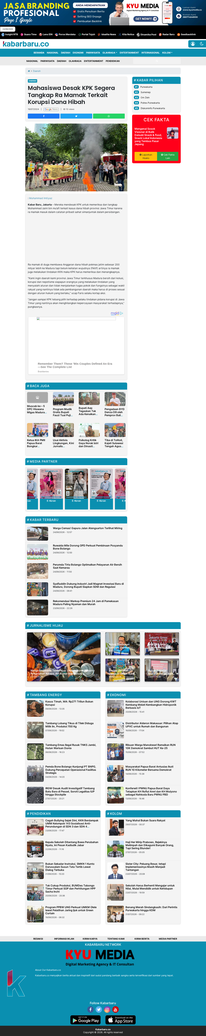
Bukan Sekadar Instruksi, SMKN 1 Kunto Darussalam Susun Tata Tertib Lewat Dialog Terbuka (69, 866)
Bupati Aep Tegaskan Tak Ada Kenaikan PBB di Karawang (87, 414)
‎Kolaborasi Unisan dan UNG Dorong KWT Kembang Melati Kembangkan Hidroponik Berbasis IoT (151, 704)
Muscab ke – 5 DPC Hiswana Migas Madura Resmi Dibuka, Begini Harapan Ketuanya (36, 413)
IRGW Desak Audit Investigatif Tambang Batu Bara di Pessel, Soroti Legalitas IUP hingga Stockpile (70, 791)
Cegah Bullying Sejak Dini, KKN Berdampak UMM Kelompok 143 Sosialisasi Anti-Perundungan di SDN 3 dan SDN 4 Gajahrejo (71, 825)
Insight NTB (11, 34)
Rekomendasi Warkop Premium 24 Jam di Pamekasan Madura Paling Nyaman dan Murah (86, 602)
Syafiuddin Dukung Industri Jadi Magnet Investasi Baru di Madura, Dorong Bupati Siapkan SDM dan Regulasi (88, 585)
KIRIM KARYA (90, 938)
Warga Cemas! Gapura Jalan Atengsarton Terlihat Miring (87, 528)
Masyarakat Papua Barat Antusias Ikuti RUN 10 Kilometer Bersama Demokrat (149, 768)
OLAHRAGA (109, 52)
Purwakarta (146, 86)
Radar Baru (169, 34)
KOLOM (166, 52)
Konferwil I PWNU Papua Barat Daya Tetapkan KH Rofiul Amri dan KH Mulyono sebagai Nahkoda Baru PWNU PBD (151, 791)
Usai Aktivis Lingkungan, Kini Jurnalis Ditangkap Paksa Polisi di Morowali (63, 447)
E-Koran (51, 500)
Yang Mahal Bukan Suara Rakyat (145, 820)
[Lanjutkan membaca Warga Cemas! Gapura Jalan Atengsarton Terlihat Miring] (37, 534)
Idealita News (108, 34)
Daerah (32, 81)
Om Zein (145, 97)
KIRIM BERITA (142, 938)
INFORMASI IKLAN (64, 938)
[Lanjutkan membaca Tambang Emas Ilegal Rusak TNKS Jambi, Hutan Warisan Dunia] (35, 751)
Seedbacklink (188, 34)
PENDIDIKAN (113, 61)
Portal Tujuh (88, 34)
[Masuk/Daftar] (192, 44)
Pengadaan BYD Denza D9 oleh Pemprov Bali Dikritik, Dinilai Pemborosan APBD (115, 416)
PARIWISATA (93, 52)
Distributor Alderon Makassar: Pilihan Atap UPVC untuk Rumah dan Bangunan (152, 725)
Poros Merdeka (67, 34)
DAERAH (65, 52)
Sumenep (146, 92)
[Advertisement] (76, 238)
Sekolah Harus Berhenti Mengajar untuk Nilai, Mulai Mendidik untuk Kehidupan (150, 887)
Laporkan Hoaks (146, 156)
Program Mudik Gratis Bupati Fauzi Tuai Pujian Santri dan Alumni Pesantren (63, 416)
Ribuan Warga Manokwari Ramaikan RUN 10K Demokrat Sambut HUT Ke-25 (151, 746)
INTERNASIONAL (150, 52)
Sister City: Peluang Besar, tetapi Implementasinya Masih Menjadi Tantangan (146, 866)
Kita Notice (128, 34)
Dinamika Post (148, 34)
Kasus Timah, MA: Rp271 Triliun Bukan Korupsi (69, 703)
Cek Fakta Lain (168, 156)
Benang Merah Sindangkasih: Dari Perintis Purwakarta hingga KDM (151, 909)
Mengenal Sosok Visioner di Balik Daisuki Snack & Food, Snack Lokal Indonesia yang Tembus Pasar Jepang (148, 136)
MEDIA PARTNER (168, 938)
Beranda (39, 52)
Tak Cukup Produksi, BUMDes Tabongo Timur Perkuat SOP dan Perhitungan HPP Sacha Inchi (70, 888)
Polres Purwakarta (150, 102)
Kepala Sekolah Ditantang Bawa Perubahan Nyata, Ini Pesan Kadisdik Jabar (71, 843)
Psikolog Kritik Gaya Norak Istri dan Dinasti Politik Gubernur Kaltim (89, 446)
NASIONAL (52, 52)
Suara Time (30, 34)
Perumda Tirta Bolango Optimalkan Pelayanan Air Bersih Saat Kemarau (87, 566)
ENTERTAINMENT (129, 52)
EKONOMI (78, 52)
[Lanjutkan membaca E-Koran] (51, 484)
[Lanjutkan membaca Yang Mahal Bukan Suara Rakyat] (115, 827)
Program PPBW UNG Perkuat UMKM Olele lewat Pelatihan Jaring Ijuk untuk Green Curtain (71, 910)
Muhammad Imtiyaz (40, 198)
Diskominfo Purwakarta (153, 108)
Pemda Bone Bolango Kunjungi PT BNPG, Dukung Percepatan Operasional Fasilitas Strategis (70, 769)
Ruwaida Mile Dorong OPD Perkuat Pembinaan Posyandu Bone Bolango (88, 547)
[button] (201, 44)
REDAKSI (38, 938)
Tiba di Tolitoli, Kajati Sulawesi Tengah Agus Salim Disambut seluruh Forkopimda (114, 447)
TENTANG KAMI (116, 938)
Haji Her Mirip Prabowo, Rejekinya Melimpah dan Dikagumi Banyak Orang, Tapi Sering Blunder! (150, 845)
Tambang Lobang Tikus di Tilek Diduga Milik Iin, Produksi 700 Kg (69, 725)
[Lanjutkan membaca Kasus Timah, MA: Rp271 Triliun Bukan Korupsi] (35, 708)
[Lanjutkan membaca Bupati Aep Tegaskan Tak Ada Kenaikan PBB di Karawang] (89, 398)
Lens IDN (47, 34)
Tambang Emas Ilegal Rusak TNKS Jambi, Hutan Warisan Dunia (70, 746)
